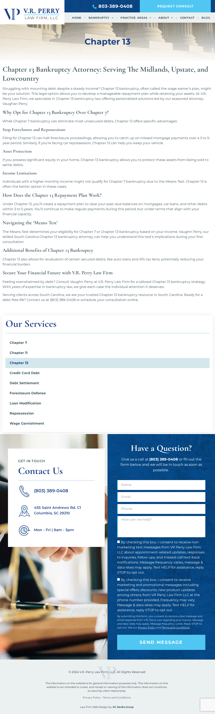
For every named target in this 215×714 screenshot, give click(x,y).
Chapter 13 (19, 363)
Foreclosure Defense (28, 393)
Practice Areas (134, 17)
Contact (187, 17)
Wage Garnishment (27, 423)
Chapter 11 (19, 353)
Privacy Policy (147, 627)
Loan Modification (25, 403)
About (163, 17)
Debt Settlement (24, 383)
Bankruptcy (99, 17)
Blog (206, 17)
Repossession (22, 413)
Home (76, 17)
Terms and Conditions (176, 627)
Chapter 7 (18, 343)
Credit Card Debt (25, 373)
